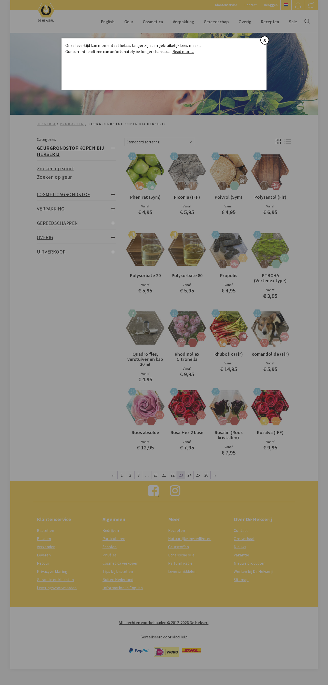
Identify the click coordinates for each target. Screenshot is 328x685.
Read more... (183, 51)
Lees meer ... (190, 45)
